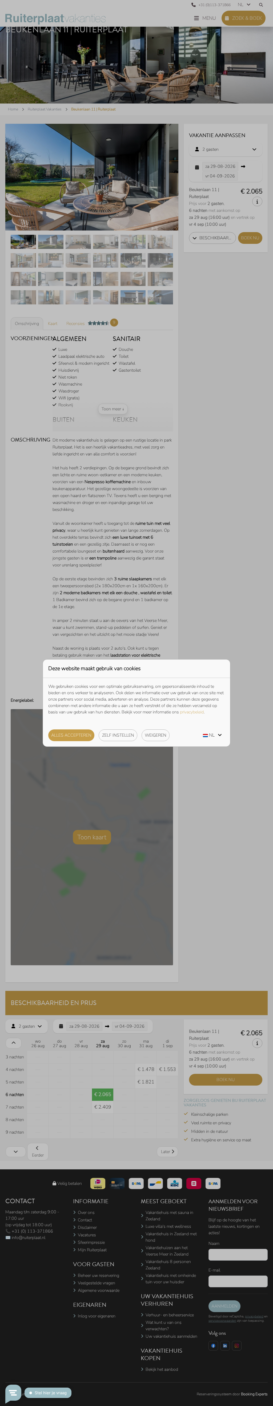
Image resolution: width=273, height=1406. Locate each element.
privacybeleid (192, 712)
